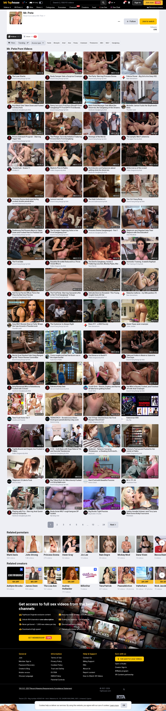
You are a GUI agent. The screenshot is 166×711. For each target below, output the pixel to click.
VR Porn (17, 7)
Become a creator (156, 7)
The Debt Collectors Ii (96, 199)
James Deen (31, 586)
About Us (86, 669)
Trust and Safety (57, 669)
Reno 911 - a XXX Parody (98, 324)
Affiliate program (121, 671)
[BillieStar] (89, 575)
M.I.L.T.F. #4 (131, 480)
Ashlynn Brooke (14, 586)
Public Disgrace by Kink (58, 170)
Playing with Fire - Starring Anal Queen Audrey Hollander (27, 512)
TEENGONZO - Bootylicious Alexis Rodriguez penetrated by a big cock (64, 419)
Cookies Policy (56, 665)
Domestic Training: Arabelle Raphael (141, 262)
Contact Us (87, 658)
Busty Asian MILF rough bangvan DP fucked (64, 512)
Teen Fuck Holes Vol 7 (21, 418)
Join (20, 658)
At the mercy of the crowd (137, 168)
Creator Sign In (121, 667)
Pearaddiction (125, 586)
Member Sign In (25, 661)
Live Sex (103, 7)
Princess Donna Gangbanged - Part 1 (103, 230)
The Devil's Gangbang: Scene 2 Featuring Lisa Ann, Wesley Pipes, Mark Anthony (103, 263)
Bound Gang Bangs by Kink (21, 78)
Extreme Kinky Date (57, 387)
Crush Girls (92, 391)
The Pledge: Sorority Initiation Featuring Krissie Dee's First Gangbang (66, 138)
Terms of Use (56, 658)
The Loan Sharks (18, 76)
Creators (85, 7)
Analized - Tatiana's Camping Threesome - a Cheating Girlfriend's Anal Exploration (102, 450)
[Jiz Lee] (89, 544)
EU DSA (54, 672)
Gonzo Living (54, 422)
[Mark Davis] (15, 544)
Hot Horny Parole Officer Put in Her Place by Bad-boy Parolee (26, 294)
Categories (50, 7)
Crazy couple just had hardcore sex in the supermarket (65, 356)
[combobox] (75, 2)
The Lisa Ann (50, 586)
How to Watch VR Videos (93, 676)
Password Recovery (27, 665)
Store (38, 7)
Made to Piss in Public (59, 168)
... (87, 524)
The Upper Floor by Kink (134, 139)
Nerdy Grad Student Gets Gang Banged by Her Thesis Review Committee (27, 356)
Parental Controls (58, 680)
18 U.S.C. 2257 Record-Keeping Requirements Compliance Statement (45, 688)
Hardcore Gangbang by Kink (21, 110)
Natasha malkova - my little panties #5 (142, 293)
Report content (89, 672)
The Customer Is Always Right (62, 324)
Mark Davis (12, 555)
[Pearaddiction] (126, 575)
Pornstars (62, 7)
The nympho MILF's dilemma (138, 137)
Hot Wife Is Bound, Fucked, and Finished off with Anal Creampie (142, 388)
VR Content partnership (124, 675)
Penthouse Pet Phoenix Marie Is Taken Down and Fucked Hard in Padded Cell (27, 231)
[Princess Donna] (52, 544)
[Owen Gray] (71, 544)
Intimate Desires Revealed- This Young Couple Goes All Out (103, 294)
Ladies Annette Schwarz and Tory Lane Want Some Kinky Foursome (142, 512)
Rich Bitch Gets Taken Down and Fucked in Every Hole (28, 107)
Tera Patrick (92, 266)
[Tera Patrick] (108, 575)
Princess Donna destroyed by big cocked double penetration (25, 200)
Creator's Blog (24, 669)
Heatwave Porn (132, 482)
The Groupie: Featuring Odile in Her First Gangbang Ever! (64, 231)
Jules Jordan (131, 326)
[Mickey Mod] (126, 544)
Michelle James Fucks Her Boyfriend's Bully (142, 107)
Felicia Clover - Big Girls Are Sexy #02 (142, 76)
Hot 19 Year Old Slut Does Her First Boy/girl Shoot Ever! (102, 419)
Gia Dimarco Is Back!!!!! (97, 355)
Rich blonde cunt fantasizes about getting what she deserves (101, 169)
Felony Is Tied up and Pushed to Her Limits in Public (141, 450)
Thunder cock (131, 110)
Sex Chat (116, 7)
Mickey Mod (124, 555)
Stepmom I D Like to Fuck (22, 480)
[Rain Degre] (108, 544)
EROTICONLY (16, 482)
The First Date (17, 262)
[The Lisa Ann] (52, 575)
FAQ (84, 665)
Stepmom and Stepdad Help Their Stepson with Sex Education (140, 231)
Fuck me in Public (56, 360)
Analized (91, 453)
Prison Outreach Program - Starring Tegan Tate (26, 138)
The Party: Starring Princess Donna (102, 76)
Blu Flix (129, 420)
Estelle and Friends (18, 420)
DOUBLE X (15, 170)
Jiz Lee (84, 555)
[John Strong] (34, 544)
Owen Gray (67, 555)
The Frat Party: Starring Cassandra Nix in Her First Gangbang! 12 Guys (65, 294)
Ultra (31, 7)
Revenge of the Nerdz (97, 137)
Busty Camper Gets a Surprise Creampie (66, 76)
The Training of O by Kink (135, 264)
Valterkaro (141, 586)
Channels (74, 7)
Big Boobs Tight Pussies (98, 511)
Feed (94, 7)
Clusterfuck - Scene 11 (21, 168)
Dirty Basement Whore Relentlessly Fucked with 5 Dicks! (26, 388)
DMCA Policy (56, 676)
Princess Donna (51, 555)
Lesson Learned (56, 199)
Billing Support (88, 661)
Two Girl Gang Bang (134, 199)
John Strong (31, 555)
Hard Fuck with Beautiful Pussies (101, 480)
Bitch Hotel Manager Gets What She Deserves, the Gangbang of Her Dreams (104, 107)
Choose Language (26, 676)
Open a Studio (120, 664)
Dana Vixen (141, 555)
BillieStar (85, 586)
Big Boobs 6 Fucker (94, 514)
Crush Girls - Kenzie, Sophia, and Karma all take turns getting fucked (104, 388)
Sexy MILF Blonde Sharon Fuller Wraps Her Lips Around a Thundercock (27, 325)
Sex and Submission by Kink (21, 203)
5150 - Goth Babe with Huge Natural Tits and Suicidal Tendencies (65, 450)
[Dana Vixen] (145, 544)
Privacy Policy (56, 661)
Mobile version (24, 672)
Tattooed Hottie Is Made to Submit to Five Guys (141, 356)
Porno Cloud (92, 482)
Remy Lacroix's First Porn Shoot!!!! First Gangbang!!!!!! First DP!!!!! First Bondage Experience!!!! (66, 107)
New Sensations (132, 78)
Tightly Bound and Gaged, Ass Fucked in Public (28, 450)
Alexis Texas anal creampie (137, 324)
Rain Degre (104, 555)
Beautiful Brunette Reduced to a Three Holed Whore (65, 263)
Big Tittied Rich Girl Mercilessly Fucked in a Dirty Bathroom (65, 481)
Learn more (114, 705)
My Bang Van (54, 516)
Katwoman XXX (133, 418)
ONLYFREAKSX (131, 235)
